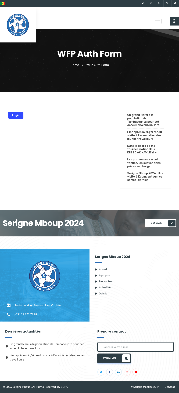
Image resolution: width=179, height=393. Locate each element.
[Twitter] (142, 3)
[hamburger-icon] (158, 21)
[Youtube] (135, 372)
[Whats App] (175, 3)
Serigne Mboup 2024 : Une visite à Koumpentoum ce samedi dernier (145, 177)
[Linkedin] (159, 3)
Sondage (156, 223)
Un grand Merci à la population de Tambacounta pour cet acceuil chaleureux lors (143, 120)
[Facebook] (151, 3)
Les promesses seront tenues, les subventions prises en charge (144, 163)
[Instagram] (167, 3)
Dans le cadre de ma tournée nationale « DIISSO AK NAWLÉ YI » (141, 149)
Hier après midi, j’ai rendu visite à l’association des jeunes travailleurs (144, 135)
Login (16, 115)
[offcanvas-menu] (174, 21)
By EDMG (62, 386)
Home (74, 65)
